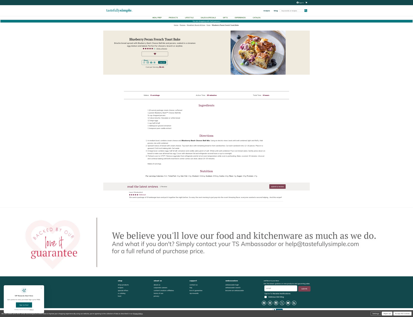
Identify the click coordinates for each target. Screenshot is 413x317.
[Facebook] (264, 303)
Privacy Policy (138, 314)
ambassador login (232, 285)
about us (157, 285)
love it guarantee (196, 290)
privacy (156, 296)
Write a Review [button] (161, 49)
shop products (123, 285)
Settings (375, 313)
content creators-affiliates (164, 290)
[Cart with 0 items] (305, 3)
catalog (256, 18)
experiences (240, 18)
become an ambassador (234, 290)
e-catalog (121, 293)
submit (304, 289)
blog (276, 11)
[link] (144, 62)
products (173, 18)
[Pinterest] (270, 303)
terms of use (158, 293)
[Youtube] (288, 303)
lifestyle (189, 18)
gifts (225, 18)
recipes (266, 11)
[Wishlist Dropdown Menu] (155, 54)
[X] (282, 303)
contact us (194, 285)
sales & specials (208, 18)
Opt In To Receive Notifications (277, 293)
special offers (123, 290)
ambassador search (232, 287)
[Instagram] (276, 303)
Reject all (387, 313)
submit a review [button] (277, 186)
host (119, 296)
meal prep (157, 18)
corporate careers (160, 287)
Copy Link (162, 62)
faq (191, 287)
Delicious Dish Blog (276, 297)
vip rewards (194, 293)
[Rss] (294, 303)
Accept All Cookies (402, 313)
